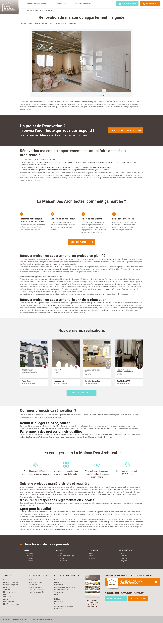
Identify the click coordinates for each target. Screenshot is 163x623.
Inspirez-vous (61, 4)
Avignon (124, 561)
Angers (91, 553)
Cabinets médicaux (61, 589)
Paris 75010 (30, 553)
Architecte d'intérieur (36, 582)
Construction (58, 601)
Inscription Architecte (36, 592)
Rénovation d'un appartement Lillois (125, 371)
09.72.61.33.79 (151, 4)
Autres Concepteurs (36, 587)
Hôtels (56, 582)
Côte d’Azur (125, 558)
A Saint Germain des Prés (93, 371)
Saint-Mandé (62, 561)
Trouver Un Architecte (79, 393)
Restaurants (58, 585)
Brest (91, 556)
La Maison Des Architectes (82, 4)
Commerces (58, 592)
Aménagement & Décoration (64, 606)
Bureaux (57, 594)
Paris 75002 (30, 561)
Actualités (6, 589)
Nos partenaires (8, 587)
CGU (4, 594)
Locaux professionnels (62, 580)
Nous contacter (78, 242)
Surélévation (27, 370)
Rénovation (58, 609)
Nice (122, 553)
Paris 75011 (30, 556)
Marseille (124, 556)
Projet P (57, 370)
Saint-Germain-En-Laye (66, 556)
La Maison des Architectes (35, 10)
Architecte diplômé (35, 580)
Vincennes (61, 558)
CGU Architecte (8, 597)
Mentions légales (9, 592)
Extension (57, 604)
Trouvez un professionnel (37, 4)
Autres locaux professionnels (64, 587)
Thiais (60, 553)
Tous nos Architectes (36, 589)
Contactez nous (8, 602)
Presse (5, 599)
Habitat (57, 599)
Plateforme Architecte (11, 604)
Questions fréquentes (11, 585)
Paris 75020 (30, 558)
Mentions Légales (47, 619)
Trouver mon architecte (122, 130)
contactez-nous (129, 4)
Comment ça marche (10, 582)
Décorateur (33, 585)
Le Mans (92, 558)
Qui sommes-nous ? (10, 580)
